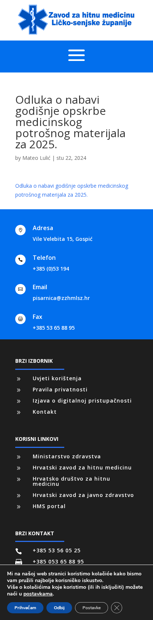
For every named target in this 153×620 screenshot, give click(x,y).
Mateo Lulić (36, 157)
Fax (37, 317)
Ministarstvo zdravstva (67, 456)
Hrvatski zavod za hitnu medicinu (82, 467)
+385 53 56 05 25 (57, 550)
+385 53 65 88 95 (54, 327)
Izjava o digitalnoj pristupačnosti (82, 400)
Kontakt (45, 411)
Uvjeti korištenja (57, 378)
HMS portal (49, 506)
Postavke (91, 608)
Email (40, 287)
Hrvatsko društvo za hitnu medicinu (71, 481)
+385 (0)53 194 (51, 268)
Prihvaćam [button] (25, 608)
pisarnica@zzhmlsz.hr (61, 297)
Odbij (59, 608)
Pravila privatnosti (60, 389)
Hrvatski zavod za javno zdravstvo (83, 494)
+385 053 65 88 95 (58, 561)
